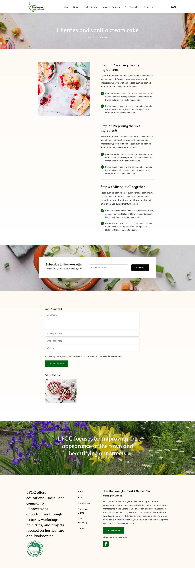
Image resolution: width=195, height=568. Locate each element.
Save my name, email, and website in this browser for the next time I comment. (85, 356)
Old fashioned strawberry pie (61, 387)
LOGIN (174, 7)
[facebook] (106, 544)
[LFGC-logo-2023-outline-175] (35, 1)
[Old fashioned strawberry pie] (61, 391)
